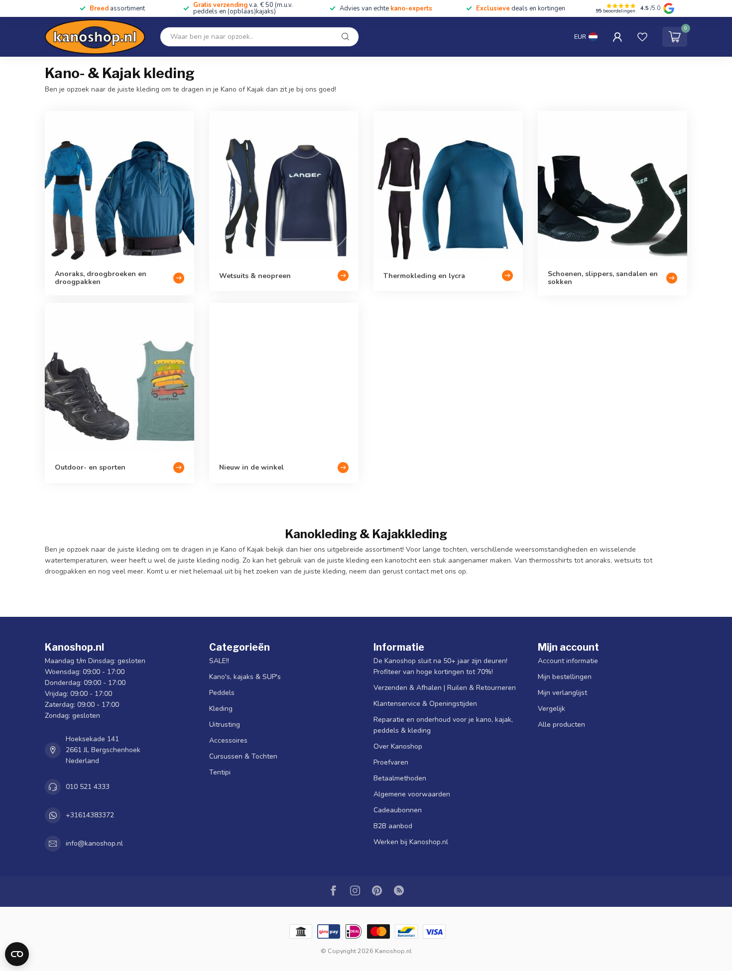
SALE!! (219, 661)
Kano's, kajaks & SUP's (245, 676)
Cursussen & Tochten (243, 756)
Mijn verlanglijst (562, 692)
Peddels (222, 692)
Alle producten (561, 724)
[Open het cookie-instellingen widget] (17, 954)
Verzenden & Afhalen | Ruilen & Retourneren (444, 687)
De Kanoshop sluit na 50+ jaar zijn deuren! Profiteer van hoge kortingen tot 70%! (440, 666)
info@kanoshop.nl (94, 843)
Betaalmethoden (399, 778)
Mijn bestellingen (565, 676)
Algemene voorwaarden (411, 794)
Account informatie (568, 661)
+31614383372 (90, 815)
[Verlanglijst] (642, 37)
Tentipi (220, 772)
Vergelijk (551, 708)
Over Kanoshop (397, 746)
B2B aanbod (392, 826)
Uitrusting (224, 724)
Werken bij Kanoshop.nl (410, 842)
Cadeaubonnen (397, 810)
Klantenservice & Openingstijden (425, 703)
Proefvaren (390, 762)
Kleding (221, 708)
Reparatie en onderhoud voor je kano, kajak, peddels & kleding (443, 725)
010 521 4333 (88, 786)
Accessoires (228, 740)
